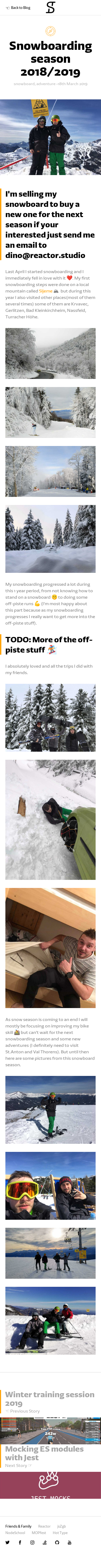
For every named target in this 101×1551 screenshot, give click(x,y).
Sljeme (46, 291)
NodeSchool (15, 1533)
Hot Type (60, 1533)
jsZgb (61, 1526)
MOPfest (39, 1533)
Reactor (44, 1526)
